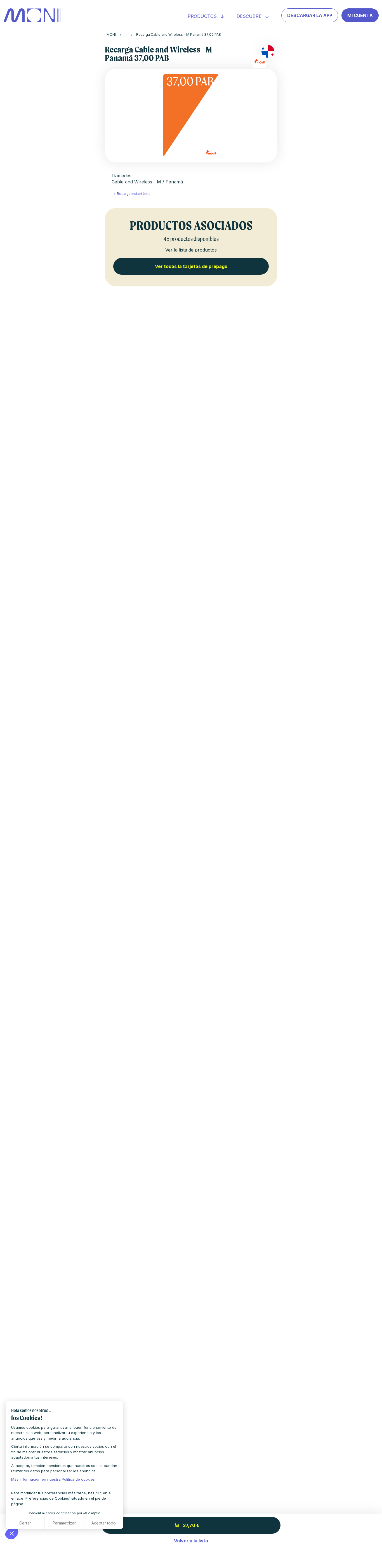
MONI (111, 34)
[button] (11, 1533)
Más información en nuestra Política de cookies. (53, 1479)
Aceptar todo (103, 1523)
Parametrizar (64, 1523)
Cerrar (25, 1523)
